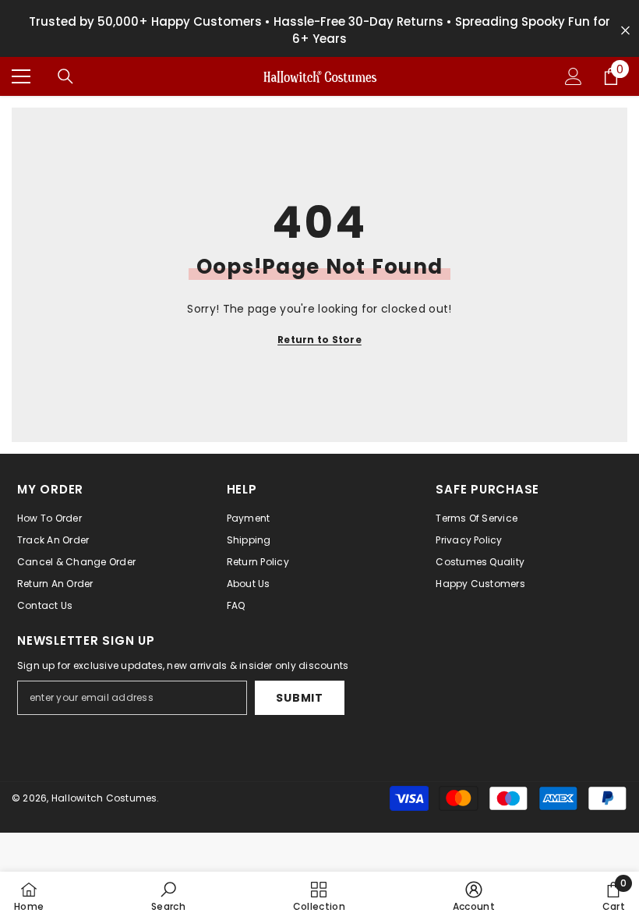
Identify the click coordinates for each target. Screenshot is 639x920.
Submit (299, 698)
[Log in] (573, 76)
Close (625, 31)
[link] (168, 896)
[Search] (65, 76)
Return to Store (319, 339)
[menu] (21, 76)
